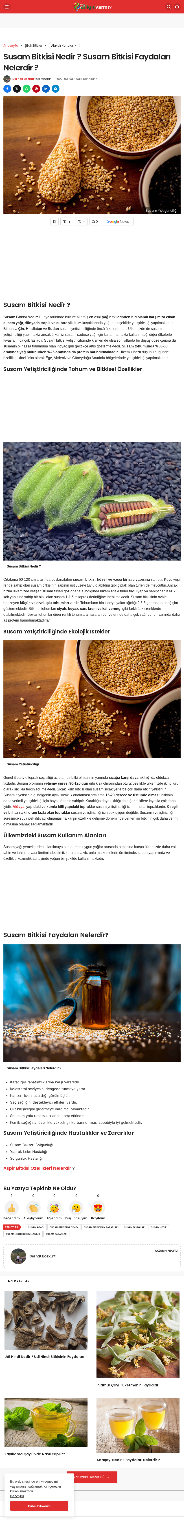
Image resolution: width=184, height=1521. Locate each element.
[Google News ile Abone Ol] (118, 221)
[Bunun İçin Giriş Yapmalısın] (54, 221)
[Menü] (7, 6)
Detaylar (17, 1496)
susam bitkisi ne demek (64, 1227)
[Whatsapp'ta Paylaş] (27, 89)
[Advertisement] (92, 264)
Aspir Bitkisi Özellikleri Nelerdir (37, 1168)
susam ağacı (36, 1227)
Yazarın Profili (165, 1251)
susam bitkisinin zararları (101, 1227)
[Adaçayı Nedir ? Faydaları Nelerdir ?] (138, 1425)
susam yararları (56, 1234)
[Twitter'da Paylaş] (17, 89)
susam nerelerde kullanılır (23, 1234)
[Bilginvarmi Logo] (92, 6)
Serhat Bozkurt (24, 79)
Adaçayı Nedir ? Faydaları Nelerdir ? (128, 1460)
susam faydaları (134, 1227)
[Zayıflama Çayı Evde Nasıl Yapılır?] (46, 1422)
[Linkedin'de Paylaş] (46, 89)
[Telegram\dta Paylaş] (55, 89)
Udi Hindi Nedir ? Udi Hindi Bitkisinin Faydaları (44, 1356)
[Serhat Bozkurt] (20, 1256)
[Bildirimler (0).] (177, 6)
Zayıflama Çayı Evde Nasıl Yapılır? (34, 1454)
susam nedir (159, 1227)
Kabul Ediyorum (39, 1506)
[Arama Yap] (168, 6)
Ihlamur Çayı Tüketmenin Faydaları (127, 1385)
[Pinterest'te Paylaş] (36, 89)
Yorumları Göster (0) (89, 1477)
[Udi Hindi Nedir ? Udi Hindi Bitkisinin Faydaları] (46, 1320)
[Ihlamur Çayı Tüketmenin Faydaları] (138, 1335)
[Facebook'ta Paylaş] (7, 89)
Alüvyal (19, 807)
